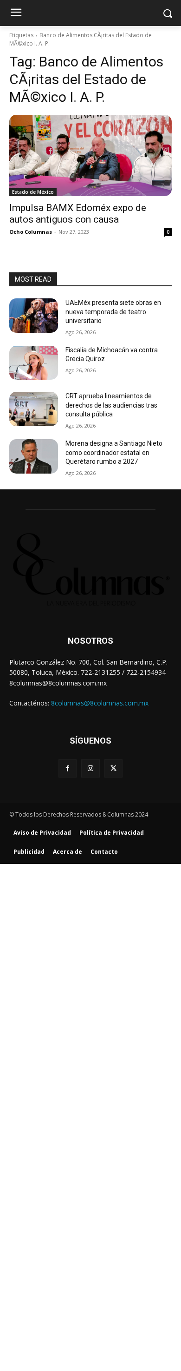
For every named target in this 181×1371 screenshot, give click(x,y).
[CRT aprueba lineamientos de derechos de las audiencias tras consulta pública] (33, 409)
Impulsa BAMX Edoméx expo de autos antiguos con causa (77, 213)
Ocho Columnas (30, 231)
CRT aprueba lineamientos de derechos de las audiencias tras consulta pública (111, 405)
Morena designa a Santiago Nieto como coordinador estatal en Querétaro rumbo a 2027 (113, 452)
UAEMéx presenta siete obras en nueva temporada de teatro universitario (113, 311)
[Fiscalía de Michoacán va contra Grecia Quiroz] (33, 363)
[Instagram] (90, 768)
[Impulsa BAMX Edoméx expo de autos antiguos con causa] (90, 155)
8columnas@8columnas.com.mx (100, 703)
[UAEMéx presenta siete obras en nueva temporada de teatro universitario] (33, 315)
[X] (113, 768)
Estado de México (33, 192)
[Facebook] (67, 768)
